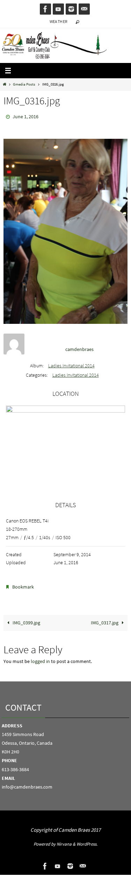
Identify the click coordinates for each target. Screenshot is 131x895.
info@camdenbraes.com (27, 784)
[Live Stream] (58, 9)
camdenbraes (79, 347)
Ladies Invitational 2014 (71, 364)
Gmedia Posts (24, 84)
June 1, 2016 (25, 116)
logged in (40, 658)
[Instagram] (71, 9)
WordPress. (87, 841)
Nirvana (64, 841)
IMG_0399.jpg (26, 620)
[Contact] (84, 9)
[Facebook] (45, 9)
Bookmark (23, 585)
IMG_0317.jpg (105, 620)
